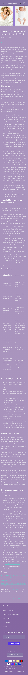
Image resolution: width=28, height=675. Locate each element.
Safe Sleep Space (14, 589)
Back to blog (15, 599)
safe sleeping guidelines (12, 564)
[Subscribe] (23, 637)
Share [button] (4, 42)
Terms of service (9, 671)
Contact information (20, 671)
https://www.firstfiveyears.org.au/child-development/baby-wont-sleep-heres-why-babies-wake (13, 578)
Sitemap (5, 626)
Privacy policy (21, 668)
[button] (4, 3)
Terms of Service (8, 610)
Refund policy (12, 668)
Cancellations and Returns (11, 614)
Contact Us (6, 622)
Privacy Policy (7, 618)
